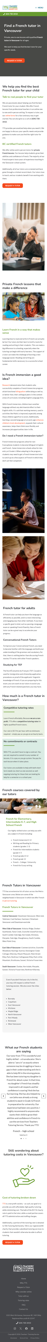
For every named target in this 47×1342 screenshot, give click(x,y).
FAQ (23, 1305)
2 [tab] (23, 1138)
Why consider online (24, 1292)
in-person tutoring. (9, 901)
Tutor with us (23, 1296)
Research (6, 385)
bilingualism (20, 391)
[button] (3, 1096)
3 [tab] (26, 1138)
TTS (4, 1204)
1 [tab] (21, 1138)
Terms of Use (24, 1338)
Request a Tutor (12, 186)
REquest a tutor (14, 60)
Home (23, 1278)
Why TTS (23, 1283)
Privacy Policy (34, 1338)
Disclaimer (13, 1338)
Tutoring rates (23, 1300)
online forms (10, 116)
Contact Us (23, 1309)
